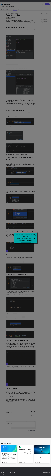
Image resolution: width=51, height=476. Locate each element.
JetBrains (8, 474)
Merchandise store (47, 473)
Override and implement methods (45, 22)
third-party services (20, 239)
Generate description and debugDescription (44, 19)
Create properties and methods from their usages (45, 16)
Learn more (27, 236)
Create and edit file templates (44, 13)
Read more (42, 25)
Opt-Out (31, 240)
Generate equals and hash (44, 21)
